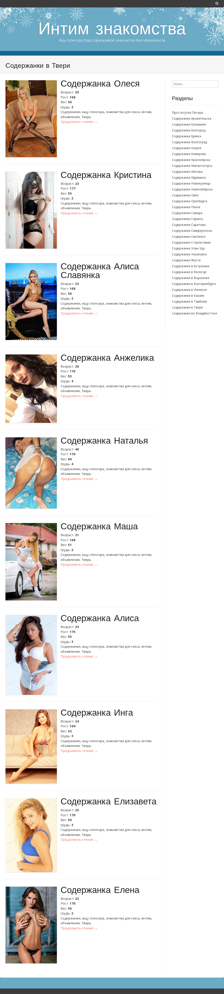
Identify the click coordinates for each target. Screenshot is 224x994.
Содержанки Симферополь (192, 230)
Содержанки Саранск (187, 219)
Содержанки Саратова (189, 225)
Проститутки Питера (187, 112)
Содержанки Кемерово (189, 154)
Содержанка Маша (99, 527)
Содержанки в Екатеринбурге (194, 284)
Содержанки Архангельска (191, 118)
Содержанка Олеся (100, 84)
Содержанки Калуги (186, 148)
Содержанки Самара (187, 213)
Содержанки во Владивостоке (194, 313)
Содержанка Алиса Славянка (100, 272)
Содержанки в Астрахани (190, 266)
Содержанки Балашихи (189, 124)
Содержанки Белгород (188, 130)
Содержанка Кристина (106, 175)
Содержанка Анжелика (107, 358)
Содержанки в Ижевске (189, 290)
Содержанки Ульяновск (189, 254)
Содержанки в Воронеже (190, 278)
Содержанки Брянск (186, 136)
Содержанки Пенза (186, 207)
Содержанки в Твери (187, 307)
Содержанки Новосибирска (192, 189)
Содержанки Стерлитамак (191, 242)
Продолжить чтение (79, 121)
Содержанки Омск (185, 195)
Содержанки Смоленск (189, 236)
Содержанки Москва (187, 171)
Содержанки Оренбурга (189, 201)
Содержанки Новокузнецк (191, 183)
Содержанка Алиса (100, 619)
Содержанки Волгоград (189, 142)
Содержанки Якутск (186, 260)
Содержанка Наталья (104, 441)
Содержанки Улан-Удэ (188, 248)
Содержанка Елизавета (108, 802)
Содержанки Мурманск (189, 177)
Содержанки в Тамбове (189, 301)
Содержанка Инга (97, 713)
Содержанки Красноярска (191, 160)
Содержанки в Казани (188, 295)
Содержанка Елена (100, 890)
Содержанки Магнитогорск (192, 166)
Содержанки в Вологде (189, 272)
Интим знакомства (112, 30)
